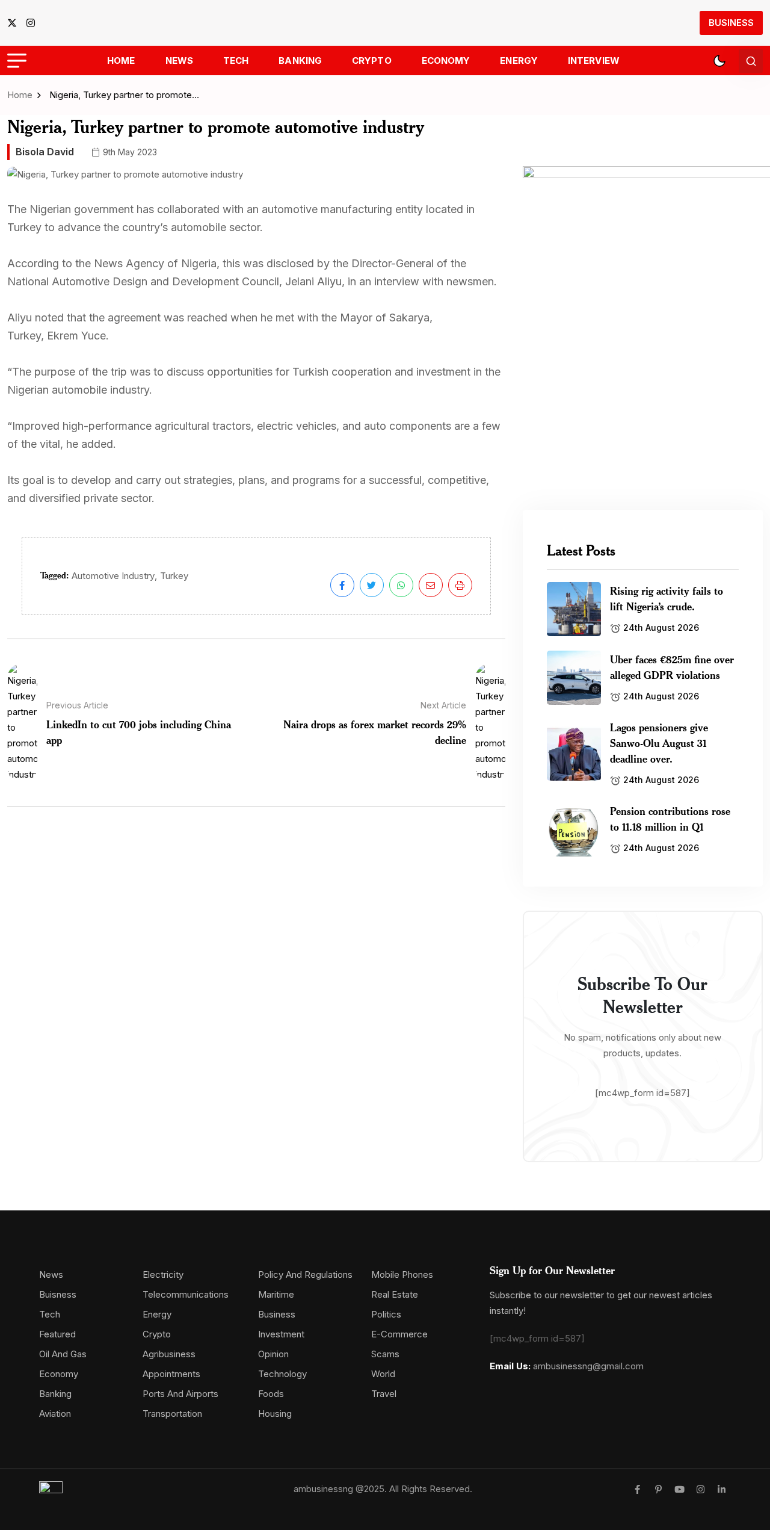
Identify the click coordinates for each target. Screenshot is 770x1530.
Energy (519, 60)
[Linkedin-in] (721, 1489)
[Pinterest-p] (658, 1489)
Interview (594, 60)
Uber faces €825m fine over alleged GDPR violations (672, 666)
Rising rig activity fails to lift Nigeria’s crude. (666, 598)
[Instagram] (700, 1489)
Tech (235, 60)
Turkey (174, 575)
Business (731, 22)
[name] (15, 23)
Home (121, 60)
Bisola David (45, 152)
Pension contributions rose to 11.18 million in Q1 (670, 818)
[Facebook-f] (637, 1489)
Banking (300, 60)
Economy (446, 60)
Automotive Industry (113, 575)
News (179, 60)
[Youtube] (679, 1489)
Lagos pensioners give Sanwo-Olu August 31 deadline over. (659, 742)
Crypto (372, 60)
